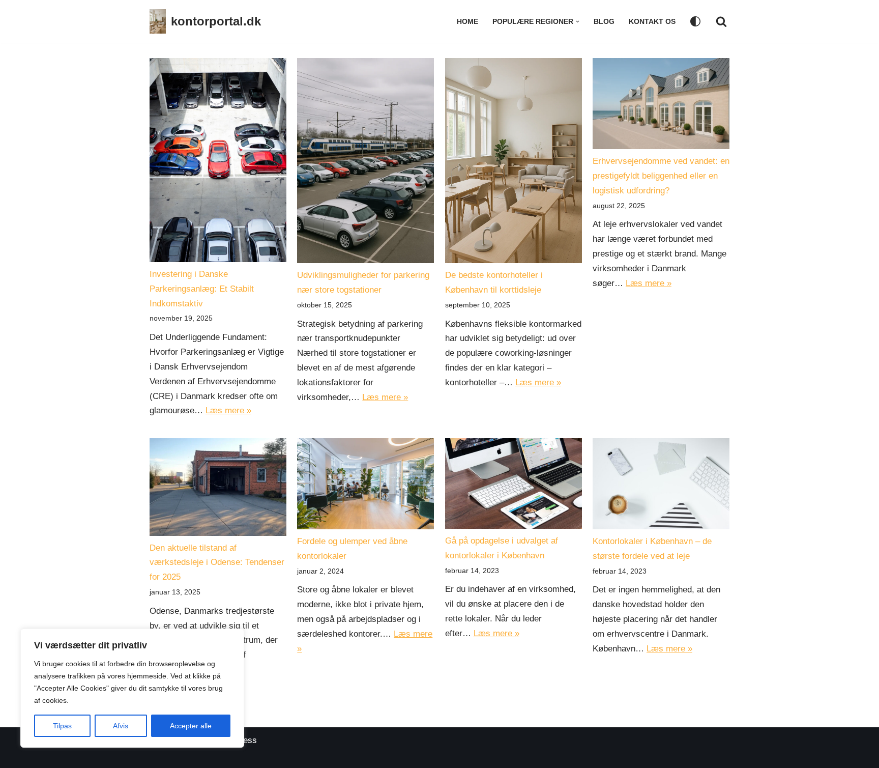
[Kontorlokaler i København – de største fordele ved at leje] (661, 486)
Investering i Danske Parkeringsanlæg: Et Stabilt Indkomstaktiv (202, 288)
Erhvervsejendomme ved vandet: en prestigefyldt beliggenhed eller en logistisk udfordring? (661, 175)
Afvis (120, 726)
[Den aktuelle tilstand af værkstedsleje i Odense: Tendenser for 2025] (218, 489)
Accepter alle (191, 726)
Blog (604, 21)
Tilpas (62, 726)
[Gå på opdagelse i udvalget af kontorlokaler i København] (513, 486)
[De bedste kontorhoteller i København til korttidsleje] (513, 163)
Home (467, 21)
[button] (577, 21)
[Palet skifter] (695, 21)
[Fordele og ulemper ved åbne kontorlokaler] (365, 486)
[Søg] (721, 21)
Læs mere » (228, 410)
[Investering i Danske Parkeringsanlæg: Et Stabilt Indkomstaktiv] (218, 162)
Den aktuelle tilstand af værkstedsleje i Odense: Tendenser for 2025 (217, 562)
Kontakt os (652, 21)
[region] (132, 688)
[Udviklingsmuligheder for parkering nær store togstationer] (365, 163)
